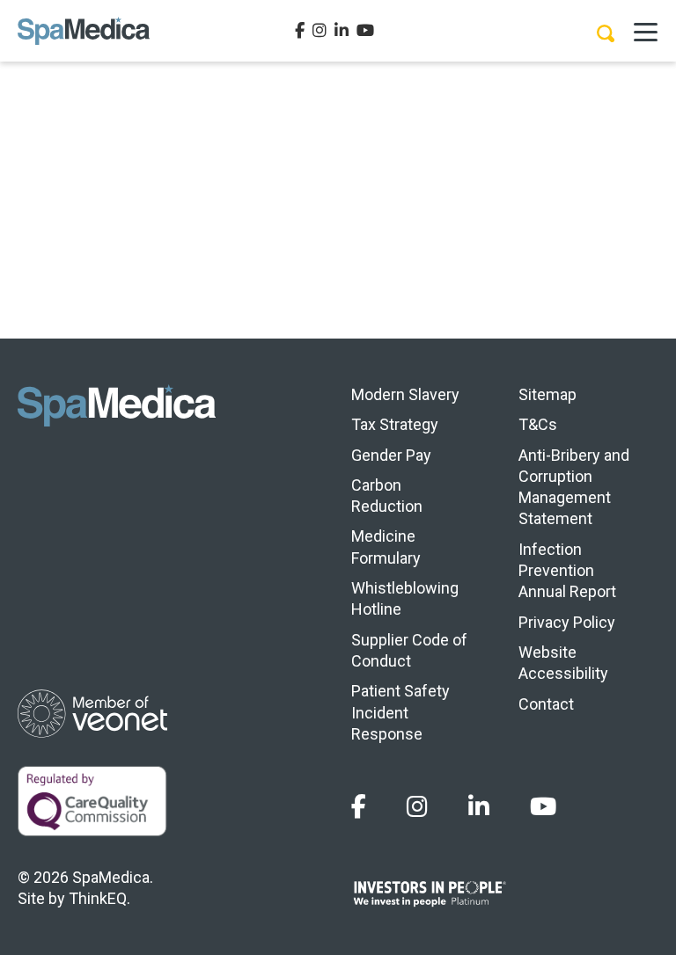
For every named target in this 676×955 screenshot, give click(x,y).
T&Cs (537, 424)
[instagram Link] (319, 30)
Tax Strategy (394, 424)
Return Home (338, 272)
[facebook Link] (300, 30)
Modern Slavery (405, 394)
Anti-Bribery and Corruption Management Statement (573, 487)
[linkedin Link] (341, 30)
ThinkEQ (98, 898)
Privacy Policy (566, 622)
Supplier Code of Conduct (409, 650)
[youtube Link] (365, 30)
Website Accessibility (563, 662)
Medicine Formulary (386, 546)
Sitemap (547, 394)
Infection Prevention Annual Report (567, 570)
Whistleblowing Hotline (405, 598)
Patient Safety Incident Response (400, 712)
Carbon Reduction (386, 495)
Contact (546, 704)
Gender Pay (391, 455)
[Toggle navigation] (645, 31)
